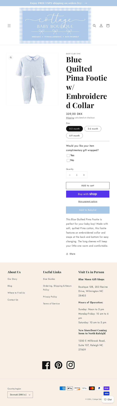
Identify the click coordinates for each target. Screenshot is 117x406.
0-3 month (74, 128)
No (72, 160)
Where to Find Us (16, 292)
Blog (10, 285)
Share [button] (72, 253)
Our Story (12, 278)
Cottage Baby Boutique (100, 399)
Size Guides (49, 278)
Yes (72, 155)
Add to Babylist (87, 210)
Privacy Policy (50, 296)
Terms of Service (51, 303)
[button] (9, 25)
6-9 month (74, 135)
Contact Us (13, 299)
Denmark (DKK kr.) (18, 394)
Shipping (70, 117)
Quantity (69, 169)
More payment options (87, 201)
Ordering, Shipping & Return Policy (57, 287)
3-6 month (93, 128)
